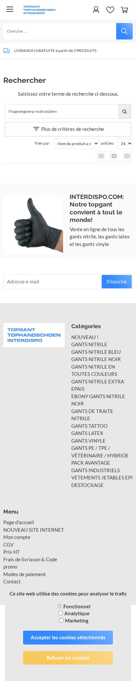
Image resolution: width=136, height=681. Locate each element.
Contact (12, 581)
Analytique (76, 613)
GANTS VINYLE (88, 441)
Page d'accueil (18, 522)
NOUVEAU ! (84, 337)
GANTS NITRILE (89, 344)
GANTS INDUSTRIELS (95, 470)
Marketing (76, 620)
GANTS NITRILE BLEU (96, 352)
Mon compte (16, 537)
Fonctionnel (76, 606)
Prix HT (11, 552)
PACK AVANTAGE (90, 463)
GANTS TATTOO (89, 426)
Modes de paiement (24, 574)
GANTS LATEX (87, 433)
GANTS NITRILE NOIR (96, 359)
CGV (8, 544)
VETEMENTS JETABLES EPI (102, 477)
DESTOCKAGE (87, 485)
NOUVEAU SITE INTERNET (33, 530)
